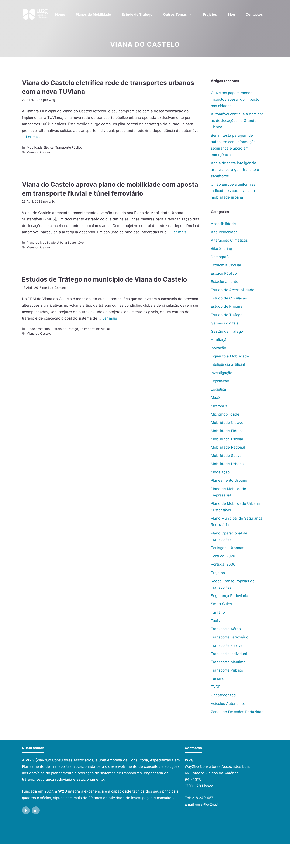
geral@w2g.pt (206, 804)
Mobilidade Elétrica (40, 147)
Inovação (218, 348)
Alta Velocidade (224, 232)
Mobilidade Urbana (227, 464)
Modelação (220, 472)
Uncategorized (223, 695)
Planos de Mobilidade (93, 14)
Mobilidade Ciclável (227, 422)
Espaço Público (224, 273)
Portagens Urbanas (227, 548)
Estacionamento (38, 329)
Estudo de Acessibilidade (232, 290)
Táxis (215, 621)
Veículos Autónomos (228, 703)
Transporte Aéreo (226, 629)
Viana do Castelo (39, 152)
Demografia (221, 257)
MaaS (216, 397)
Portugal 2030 (223, 564)
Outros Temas (175, 14)
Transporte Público (68, 147)
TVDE (215, 687)
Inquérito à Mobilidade (230, 356)
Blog (231, 14)
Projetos (210, 14)
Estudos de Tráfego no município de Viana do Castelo (104, 279)
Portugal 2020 (223, 556)
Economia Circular (226, 265)
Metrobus (219, 406)
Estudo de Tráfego (137, 14)
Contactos (254, 14)
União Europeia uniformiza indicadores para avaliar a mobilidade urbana (233, 190)
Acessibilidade (223, 224)
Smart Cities (221, 604)
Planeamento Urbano (229, 480)
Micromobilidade (225, 414)
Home (60, 14)
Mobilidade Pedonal (228, 447)
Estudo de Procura (226, 306)
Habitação (219, 340)
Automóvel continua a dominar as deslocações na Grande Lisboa (237, 120)
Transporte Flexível (227, 645)
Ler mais (33, 137)
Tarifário (218, 612)
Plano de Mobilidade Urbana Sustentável (55, 242)
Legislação (220, 381)
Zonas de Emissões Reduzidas (237, 712)
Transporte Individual (95, 329)
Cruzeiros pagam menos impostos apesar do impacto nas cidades (235, 99)
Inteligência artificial (228, 364)
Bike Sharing (221, 248)
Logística (218, 389)
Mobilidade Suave (226, 455)
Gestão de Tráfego (227, 331)
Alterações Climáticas (229, 240)
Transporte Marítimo (228, 662)
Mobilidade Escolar (227, 439)
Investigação (221, 373)
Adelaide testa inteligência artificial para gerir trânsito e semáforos (235, 169)
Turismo (217, 678)
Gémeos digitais (224, 323)
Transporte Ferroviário (229, 637)
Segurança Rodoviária (229, 596)
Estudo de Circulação (229, 298)
